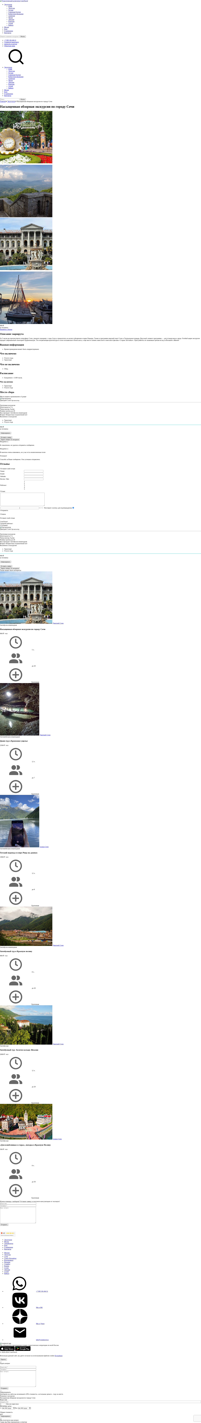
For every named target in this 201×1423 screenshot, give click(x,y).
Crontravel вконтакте (11, 42)
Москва (7, 1253)
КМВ (10, 6)
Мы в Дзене (40, 1324)
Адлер (6, 1268)
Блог (6, 29)
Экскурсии (8, 4)
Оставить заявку (6, 437)
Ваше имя (3, 1400)
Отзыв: (2, 491)
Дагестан (11, 8)
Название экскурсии (7, 1396)
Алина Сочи (44, 847)
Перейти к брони (6, 329)
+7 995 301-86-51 (10, 40)
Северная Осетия (14, 12)
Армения (11, 16)
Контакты (7, 33)
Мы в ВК (39, 1307)
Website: (3, 476)
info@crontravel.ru (42, 1340)
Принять (3, 1359)
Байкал (10, 25)
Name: (2, 471)
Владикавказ (8, 1260)
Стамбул (7, 1264)
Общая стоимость (6, 1412)
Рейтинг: (3, 485)
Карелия (11, 21)
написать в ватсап (10, 44)
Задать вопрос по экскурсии (10, 439)
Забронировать (5, 433)
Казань (6, 1266)
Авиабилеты (8, 1243)
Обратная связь (9, 46)
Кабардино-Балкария (15, 14)
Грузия (10, 10)
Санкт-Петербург (10, 1258)
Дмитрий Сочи (58, 623)
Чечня (10, 18)
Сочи (6, 1256)
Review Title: (4, 479)
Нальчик (7, 1262)
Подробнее (58, 1356)
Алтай (10, 23)
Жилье (6, 27)
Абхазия (11, 19)
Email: (2, 474)
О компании (8, 31)
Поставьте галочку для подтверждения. (57, 508)
